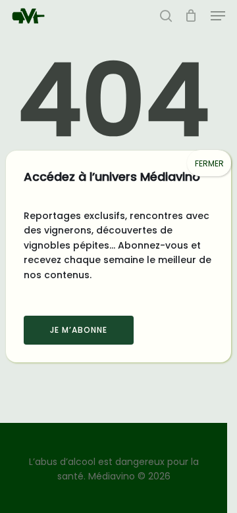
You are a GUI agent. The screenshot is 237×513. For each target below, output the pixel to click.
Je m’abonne (78, 329)
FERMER (209, 163)
